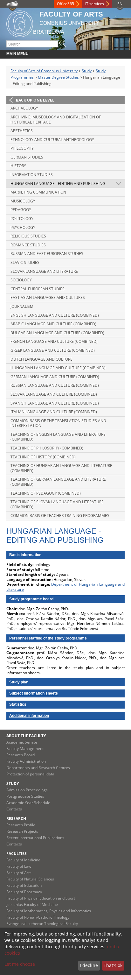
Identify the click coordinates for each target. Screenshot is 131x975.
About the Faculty (26, 735)
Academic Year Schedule (28, 802)
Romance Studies (28, 245)
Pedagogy (20, 209)
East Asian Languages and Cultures (47, 297)
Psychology (22, 227)
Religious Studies (28, 236)
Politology (21, 218)
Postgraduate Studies (25, 796)
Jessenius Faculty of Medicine (32, 904)
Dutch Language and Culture (41, 359)
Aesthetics (21, 130)
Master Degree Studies (58, 77)
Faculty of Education (24, 885)
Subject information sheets (33, 693)
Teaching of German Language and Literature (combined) (58, 482)
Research (16, 818)
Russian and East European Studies (46, 253)
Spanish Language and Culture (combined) (54, 403)
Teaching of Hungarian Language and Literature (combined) (61, 468)
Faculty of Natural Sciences (30, 879)
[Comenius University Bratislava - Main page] (19, 22)
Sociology (21, 280)
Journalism (21, 306)
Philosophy (22, 148)
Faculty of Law (18, 866)
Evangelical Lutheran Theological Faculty (42, 923)
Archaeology (24, 108)
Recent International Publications (35, 837)
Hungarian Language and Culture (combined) (58, 368)
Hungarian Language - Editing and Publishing (57, 183)
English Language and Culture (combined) (54, 315)
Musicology (22, 201)
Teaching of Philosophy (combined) (46, 448)
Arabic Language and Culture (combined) (53, 324)
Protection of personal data (30, 774)
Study (87, 71)
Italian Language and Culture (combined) (53, 411)
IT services (94, 3)
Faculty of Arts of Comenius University (44, 71)
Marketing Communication (38, 192)
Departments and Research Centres (38, 767)
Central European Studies (37, 289)
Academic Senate (21, 742)
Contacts (14, 809)
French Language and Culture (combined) (54, 341)
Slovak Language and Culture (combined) (53, 394)
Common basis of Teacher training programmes (59, 515)
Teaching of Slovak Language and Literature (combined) (57, 504)
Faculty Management (25, 748)
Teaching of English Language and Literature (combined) (58, 437)
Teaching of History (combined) (43, 457)
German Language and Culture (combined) (54, 376)
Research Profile (20, 825)
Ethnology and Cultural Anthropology (52, 139)
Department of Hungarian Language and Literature (65, 587)
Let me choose (19, 964)
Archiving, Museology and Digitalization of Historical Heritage (55, 119)
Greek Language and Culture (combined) (52, 350)
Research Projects (22, 831)
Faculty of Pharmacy (24, 891)
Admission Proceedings (27, 790)
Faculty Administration (26, 761)
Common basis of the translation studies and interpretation (58, 423)
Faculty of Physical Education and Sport (40, 898)
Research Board (20, 755)
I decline (89, 965)
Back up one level (35, 100)
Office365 (65, 3)
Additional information (29, 715)
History (18, 165)
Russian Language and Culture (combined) (54, 385)
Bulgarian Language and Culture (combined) (57, 333)
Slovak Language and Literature (44, 271)
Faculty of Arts (18, 872)
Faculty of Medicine (23, 860)
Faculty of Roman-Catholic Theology (37, 917)
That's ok (113, 965)
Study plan (18, 682)
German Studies (26, 157)
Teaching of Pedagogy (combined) (45, 493)
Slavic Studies (24, 262)
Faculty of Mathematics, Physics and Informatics (48, 911)
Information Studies (31, 174)
